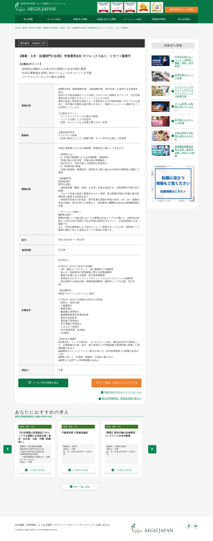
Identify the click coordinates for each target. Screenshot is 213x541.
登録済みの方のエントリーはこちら (122, 392)
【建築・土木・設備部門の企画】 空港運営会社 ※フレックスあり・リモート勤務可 (93, 28)
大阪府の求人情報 (50, 28)
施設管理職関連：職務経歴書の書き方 (121, 398)
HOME (17, 28)
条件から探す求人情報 (31, 28)
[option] (35, 449)
